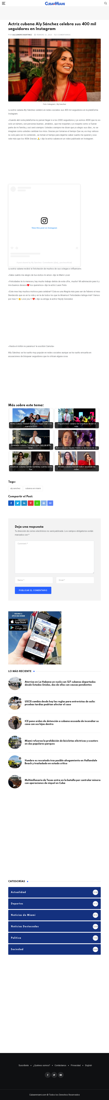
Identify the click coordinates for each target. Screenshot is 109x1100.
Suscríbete (24, 1065)
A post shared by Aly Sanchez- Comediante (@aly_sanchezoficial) (44, 262)
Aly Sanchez (15, 488)
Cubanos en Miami (33, 488)
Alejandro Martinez (22, 35)
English (88, 1065)
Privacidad (76, 1065)
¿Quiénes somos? (41, 1065)
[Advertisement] (54, 161)
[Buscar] (105, 3)
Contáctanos (60, 1065)
